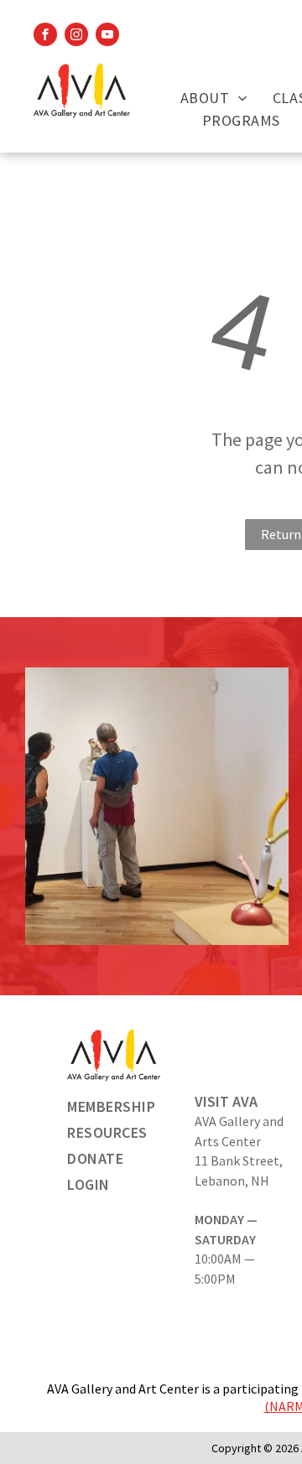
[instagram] (76, 36)
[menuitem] (214, 97)
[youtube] (107, 36)
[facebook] (45, 36)
